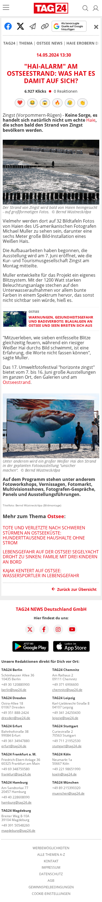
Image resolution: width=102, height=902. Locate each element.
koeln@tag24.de (64, 774)
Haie (90, 120)
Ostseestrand (16, 382)
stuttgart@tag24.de (67, 746)
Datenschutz (51, 874)
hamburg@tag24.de (16, 802)
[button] (95, 8)
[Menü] (6, 8)
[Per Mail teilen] (32, 26)
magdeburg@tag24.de (18, 830)
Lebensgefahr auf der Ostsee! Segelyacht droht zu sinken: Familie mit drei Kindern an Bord (51, 557)
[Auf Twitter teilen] (20, 26)
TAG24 (9, 43)
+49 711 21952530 (66, 740)
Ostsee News (49, 43)
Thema (26, 43)
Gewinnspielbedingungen (51, 887)
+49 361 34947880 (15, 740)
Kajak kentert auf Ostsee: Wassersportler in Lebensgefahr (41, 573)
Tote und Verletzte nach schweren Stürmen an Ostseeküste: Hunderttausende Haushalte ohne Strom (44, 535)
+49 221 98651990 (66, 769)
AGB (51, 881)
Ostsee (55, 516)
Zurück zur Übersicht (77, 589)
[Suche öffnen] (85, 8)
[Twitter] (30, 629)
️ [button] (20, 103)
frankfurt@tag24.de (16, 774)
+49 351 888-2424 (15, 712)
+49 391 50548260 (15, 825)
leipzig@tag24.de (65, 718)
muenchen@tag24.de (68, 793)
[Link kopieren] (44, 26)
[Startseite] (51, 8)
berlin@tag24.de (13, 689)
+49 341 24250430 (66, 712)
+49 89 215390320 (66, 788)
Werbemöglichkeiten (51, 848)
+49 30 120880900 (15, 684)
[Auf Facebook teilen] (8, 26)
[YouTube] (72, 629)
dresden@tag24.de (15, 718)
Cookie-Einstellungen (51, 894)
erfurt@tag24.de (13, 746)
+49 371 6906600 (65, 684)
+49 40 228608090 (15, 797)
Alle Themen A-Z (51, 855)
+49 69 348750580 (15, 769)
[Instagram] (58, 629)
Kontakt (51, 861)
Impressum (51, 867)
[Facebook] (44, 629)
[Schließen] (96, 27)
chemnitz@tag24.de (67, 689)
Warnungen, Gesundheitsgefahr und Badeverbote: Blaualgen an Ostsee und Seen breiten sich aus (61, 321)
